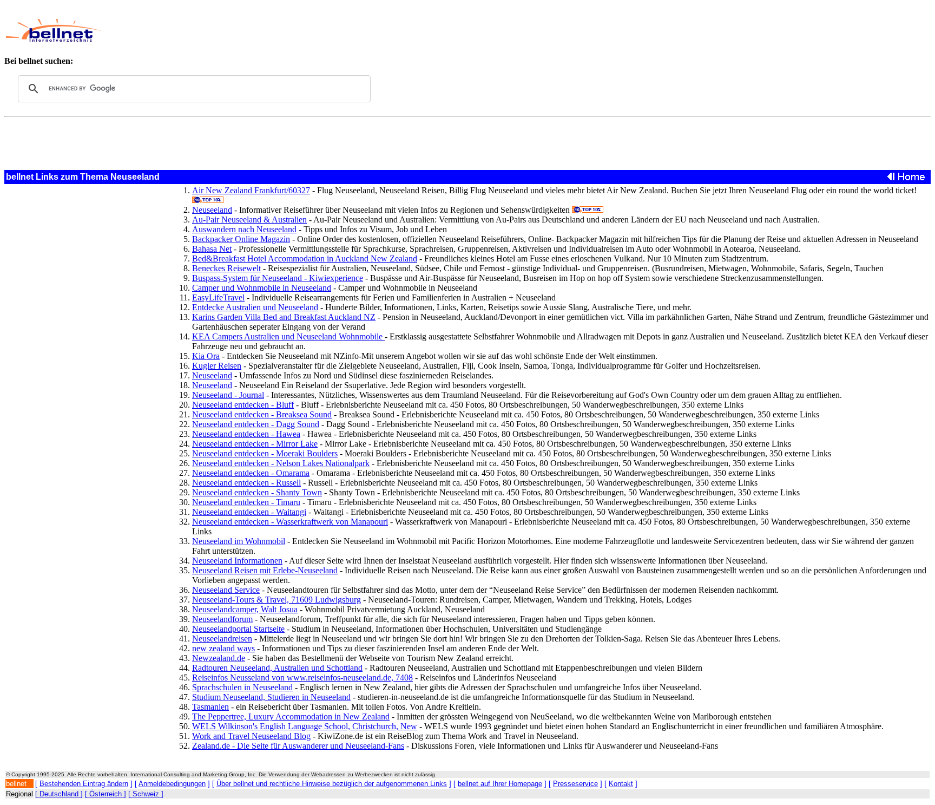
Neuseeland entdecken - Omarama (251, 472)
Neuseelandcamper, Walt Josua (245, 609)
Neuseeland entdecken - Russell (246, 482)
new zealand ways (223, 648)
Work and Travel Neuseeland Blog (251, 736)
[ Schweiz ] (145, 794)
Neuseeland (212, 209)
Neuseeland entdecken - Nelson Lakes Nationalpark (281, 463)
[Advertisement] (387, 30)
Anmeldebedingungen (172, 784)
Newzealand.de (218, 658)
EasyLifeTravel (218, 297)
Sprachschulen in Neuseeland (242, 687)
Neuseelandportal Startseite (238, 628)
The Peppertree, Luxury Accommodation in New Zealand (291, 716)
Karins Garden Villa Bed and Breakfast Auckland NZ (284, 317)
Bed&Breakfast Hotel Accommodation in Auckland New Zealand (304, 258)
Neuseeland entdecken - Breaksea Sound (262, 414)
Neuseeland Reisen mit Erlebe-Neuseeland (265, 570)
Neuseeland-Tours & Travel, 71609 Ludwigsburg (276, 599)
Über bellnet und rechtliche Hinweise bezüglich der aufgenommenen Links (331, 784)
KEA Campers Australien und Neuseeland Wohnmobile (288, 336)
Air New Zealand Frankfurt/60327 (251, 190)
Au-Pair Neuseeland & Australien (249, 219)
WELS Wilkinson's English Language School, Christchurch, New (304, 726)
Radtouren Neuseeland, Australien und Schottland (277, 667)
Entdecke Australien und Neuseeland (255, 307)
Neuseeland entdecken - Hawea (246, 434)
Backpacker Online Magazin (241, 239)
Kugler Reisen (216, 365)
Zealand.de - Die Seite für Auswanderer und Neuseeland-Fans (298, 745)
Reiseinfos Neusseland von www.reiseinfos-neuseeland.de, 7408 (302, 677)
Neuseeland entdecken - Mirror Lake (255, 443)
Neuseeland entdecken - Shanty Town (257, 492)
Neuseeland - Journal (228, 395)
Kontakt (621, 784)
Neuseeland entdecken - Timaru (246, 502)
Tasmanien (210, 706)
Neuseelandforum (222, 619)
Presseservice (575, 784)
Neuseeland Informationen (237, 560)
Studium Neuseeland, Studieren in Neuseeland (271, 697)
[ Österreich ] (105, 794)
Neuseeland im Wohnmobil (238, 541)
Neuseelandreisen (222, 638)
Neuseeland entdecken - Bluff (243, 404)
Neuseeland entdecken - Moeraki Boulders (265, 453)
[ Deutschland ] (59, 794)
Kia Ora (206, 356)
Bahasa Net (212, 248)
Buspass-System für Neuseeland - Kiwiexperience (277, 278)
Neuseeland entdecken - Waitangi (249, 511)
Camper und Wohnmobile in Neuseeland (261, 287)
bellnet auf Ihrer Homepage (500, 784)
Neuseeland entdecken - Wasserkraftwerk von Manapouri (290, 521)
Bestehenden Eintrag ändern (83, 784)
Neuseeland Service (226, 589)
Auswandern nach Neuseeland (244, 229)
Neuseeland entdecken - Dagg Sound (255, 424)
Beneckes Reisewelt (226, 268)
